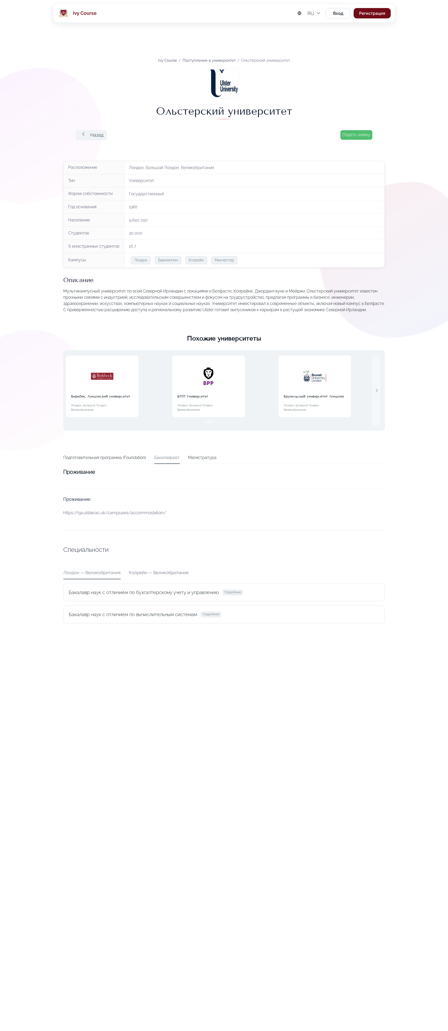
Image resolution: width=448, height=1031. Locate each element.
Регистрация (372, 13)
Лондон (140, 260)
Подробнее (232, 592)
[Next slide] (376, 391)
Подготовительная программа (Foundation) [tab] (104, 457)
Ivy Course (167, 60)
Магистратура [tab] (202, 457)
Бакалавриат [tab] (167, 457)
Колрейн (196, 260)
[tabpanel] (224, 547)
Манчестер (224, 260)
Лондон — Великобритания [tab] (92, 572)
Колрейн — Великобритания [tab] (158, 572)
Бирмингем (168, 260)
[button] (91, 135)
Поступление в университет (209, 60)
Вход (338, 13)
